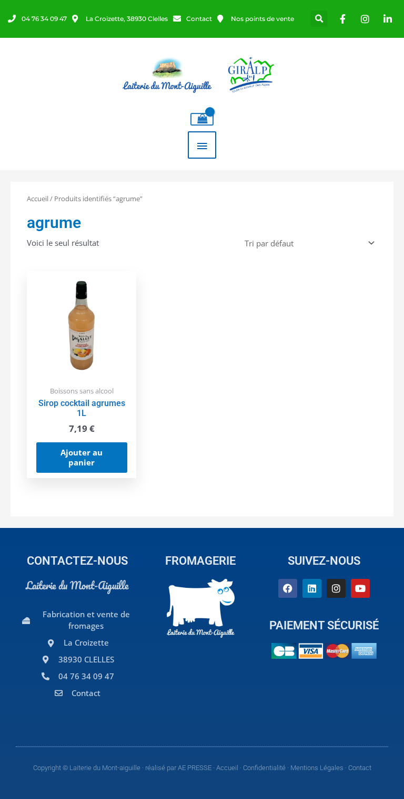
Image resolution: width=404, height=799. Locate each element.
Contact (359, 768)
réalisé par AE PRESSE (178, 768)
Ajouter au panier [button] (81, 457)
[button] (319, 19)
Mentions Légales (317, 768)
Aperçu (81, 370)
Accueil (37, 198)
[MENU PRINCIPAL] (202, 145)
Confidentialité (264, 768)
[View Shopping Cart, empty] (202, 119)
